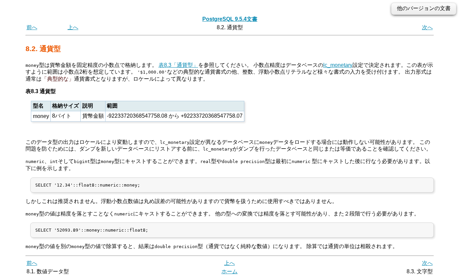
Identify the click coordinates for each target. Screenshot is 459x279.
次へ (427, 27)
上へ (73, 27)
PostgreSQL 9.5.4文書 (229, 19)
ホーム (229, 271)
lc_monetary (337, 65)
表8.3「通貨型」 (178, 65)
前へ (32, 27)
